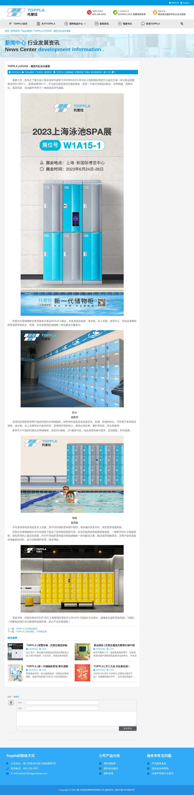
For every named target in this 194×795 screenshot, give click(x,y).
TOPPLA (60, 72)
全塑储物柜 (69, 72)
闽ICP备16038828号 (125, 790)
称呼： (21, 703)
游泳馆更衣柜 (96, 72)
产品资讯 (39, 72)
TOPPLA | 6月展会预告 (26, 628)
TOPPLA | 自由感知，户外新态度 (31, 631)
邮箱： (21, 708)
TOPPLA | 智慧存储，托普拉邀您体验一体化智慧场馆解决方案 (46, 646)
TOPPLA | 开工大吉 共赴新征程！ (112, 666)
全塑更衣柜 (79, 72)
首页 (7, 31)
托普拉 (87, 72)
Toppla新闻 (26, 31)
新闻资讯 (15, 31)
